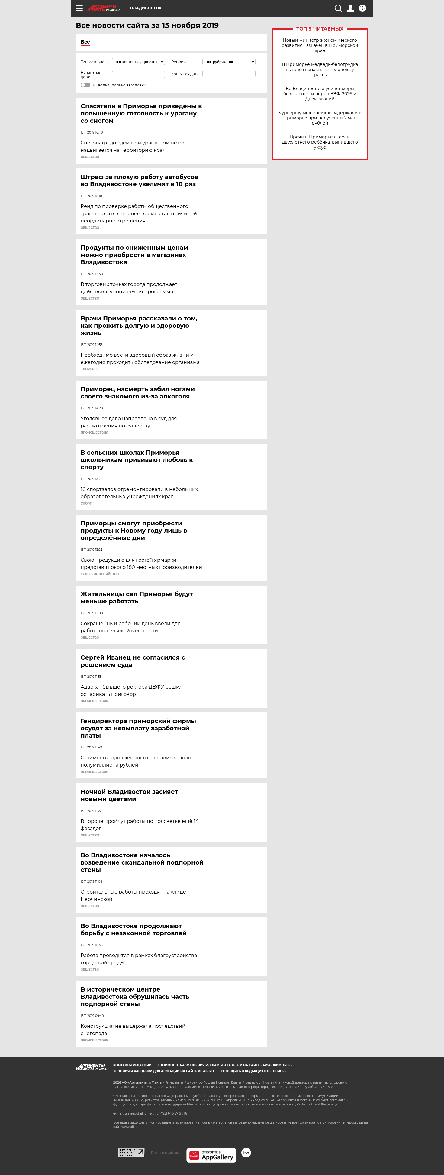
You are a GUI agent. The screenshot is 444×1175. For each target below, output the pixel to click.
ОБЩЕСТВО (90, 157)
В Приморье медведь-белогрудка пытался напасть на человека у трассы (320, 69)
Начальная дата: (91, 74)
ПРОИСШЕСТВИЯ (94, 432)
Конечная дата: (185, 74)
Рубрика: (179, 62)
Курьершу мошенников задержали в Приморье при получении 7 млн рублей (320, 118)
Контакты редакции (132, 1065)
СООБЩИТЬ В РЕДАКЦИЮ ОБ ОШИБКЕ (254, 1071)
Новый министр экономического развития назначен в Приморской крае (320, 45)
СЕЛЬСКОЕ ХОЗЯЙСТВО (100, 574)
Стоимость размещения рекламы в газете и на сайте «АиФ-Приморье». (225, 1065)
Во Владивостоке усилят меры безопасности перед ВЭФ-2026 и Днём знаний (319, 94)
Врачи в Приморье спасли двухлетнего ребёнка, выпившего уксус (320, 142)
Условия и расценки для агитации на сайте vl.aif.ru (163, 1071)
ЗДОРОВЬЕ (89, 369)
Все (85, 42)
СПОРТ (86, 503)
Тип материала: (95, 62)
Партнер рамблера (165, 1152)
